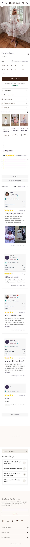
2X (11, 69)
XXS (3, 65)
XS (7, 65)
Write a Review (18, 181)
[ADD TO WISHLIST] (25, 54)
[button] (2, 3)
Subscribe (15, 514)
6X (3, 73)
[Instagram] (8, 520)
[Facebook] (3, 520)
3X (15, 69)
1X (7, 69)
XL (23, 65)
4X (19, 69)
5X (23, 69)
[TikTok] (12, 520)
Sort (15, 186)
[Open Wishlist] (23, 3)
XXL (3, 69)
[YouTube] (17, 520)
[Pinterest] (22, 520)
